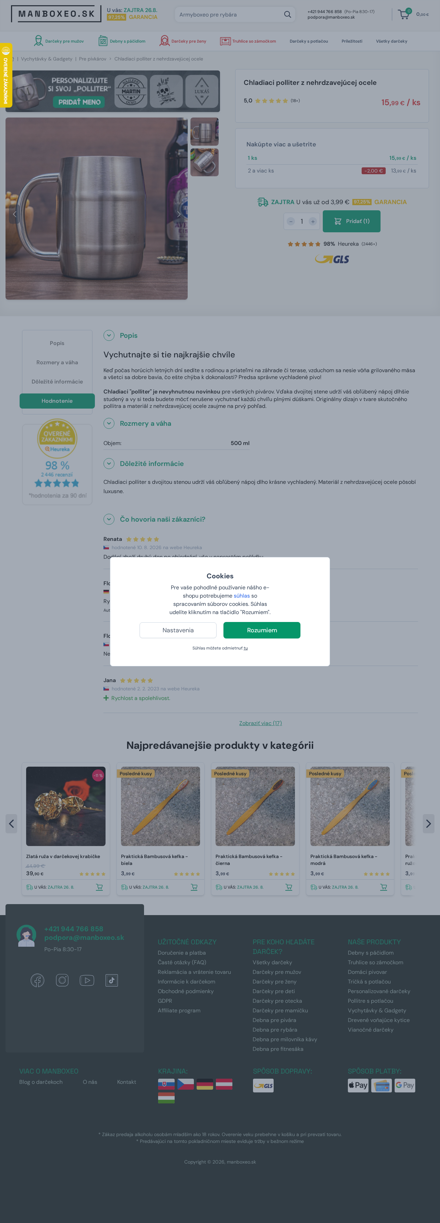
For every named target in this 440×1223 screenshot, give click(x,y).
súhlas (242, 595)
